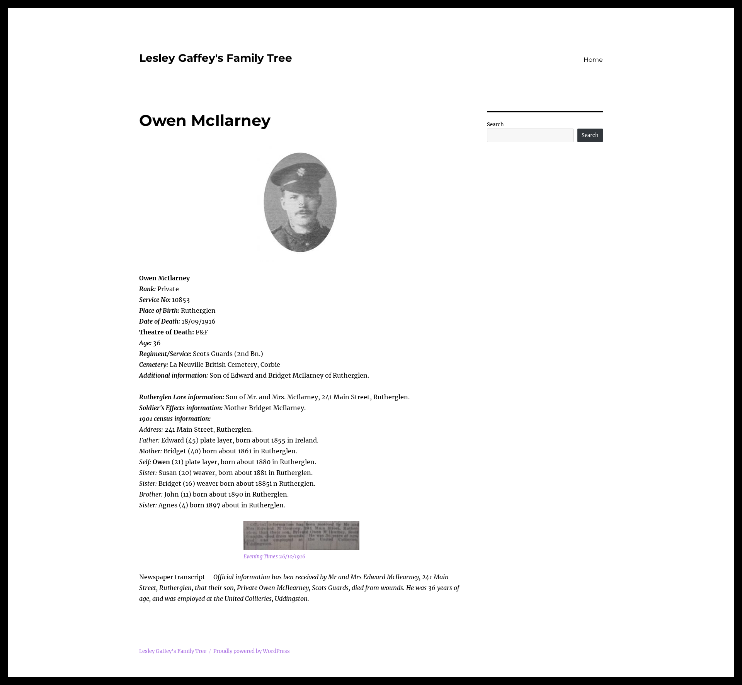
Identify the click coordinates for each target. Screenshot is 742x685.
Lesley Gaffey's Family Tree (215, 57)
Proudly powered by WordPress (251, 651)
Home (593, 59)
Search (495, 124)
